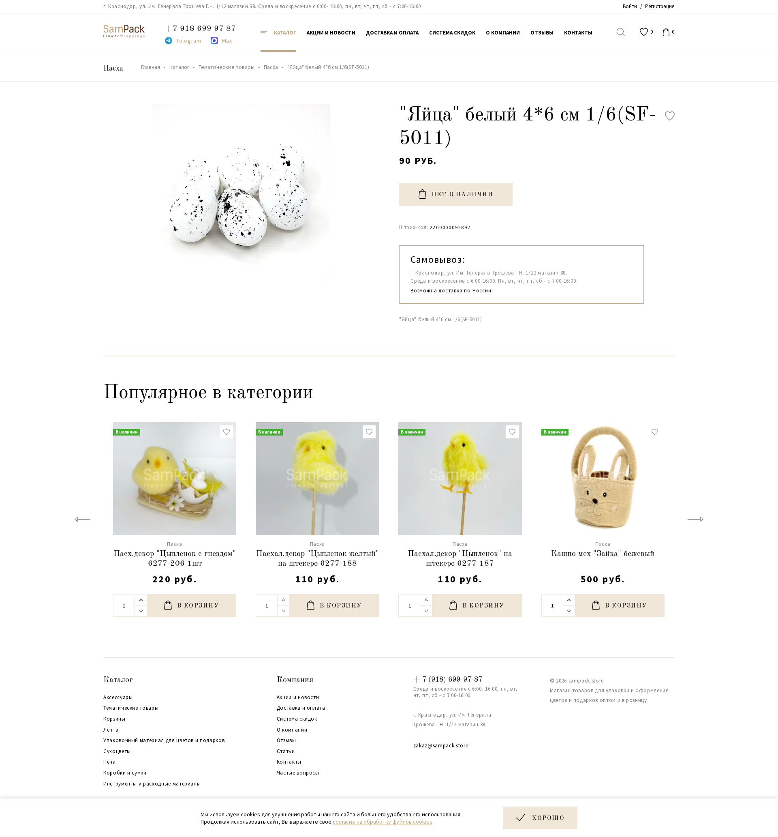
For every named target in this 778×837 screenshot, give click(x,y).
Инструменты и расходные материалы (152, 784)
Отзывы (286, 740)
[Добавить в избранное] (670, 116)
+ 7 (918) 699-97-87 (447, 679)
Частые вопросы (298, 773)
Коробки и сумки (125, 773)
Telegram (188, 40)
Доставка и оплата (301, 708)
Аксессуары (118, 697)
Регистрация (660, 6)
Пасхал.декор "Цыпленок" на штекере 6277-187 (460, 559)
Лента (110, 730)
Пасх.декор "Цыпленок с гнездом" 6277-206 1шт (174, 559)
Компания (295, 680)
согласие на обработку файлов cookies (382, 821)
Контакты (289, 762)
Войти (630, 6)
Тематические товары (130, 708)
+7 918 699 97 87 (200, 29)
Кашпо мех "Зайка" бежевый (602, 554)
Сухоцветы (117, 751)
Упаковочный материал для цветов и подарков (163, 740)
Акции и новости (298, 697)
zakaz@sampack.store (440, 745)
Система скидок (297, 719)
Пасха (113, 68)
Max (227, 40)
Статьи (286, 751)
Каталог (118, 680)
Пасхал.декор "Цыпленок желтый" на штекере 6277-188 (317, 559)
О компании (292, 730)
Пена (109, 762)
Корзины (114, 719)
